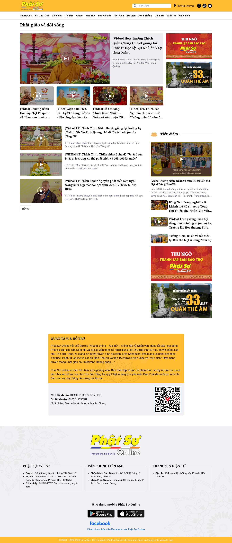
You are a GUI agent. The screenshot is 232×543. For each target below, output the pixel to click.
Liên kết (57, 15)
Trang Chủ (26, 15)
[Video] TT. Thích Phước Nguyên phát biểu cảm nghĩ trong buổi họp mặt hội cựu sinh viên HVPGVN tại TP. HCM (100, 185)
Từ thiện (118, 15)
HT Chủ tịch (42, 15)
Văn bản (90, 15)
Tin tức (68, 15)
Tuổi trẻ (171, 15)
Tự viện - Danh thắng (139, 15)
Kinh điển (184, 15)
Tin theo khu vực (185, 5)
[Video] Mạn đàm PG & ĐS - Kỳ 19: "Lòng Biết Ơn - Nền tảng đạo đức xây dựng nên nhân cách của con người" (73, 117)
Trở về (25, 208)
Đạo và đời (104, 15)
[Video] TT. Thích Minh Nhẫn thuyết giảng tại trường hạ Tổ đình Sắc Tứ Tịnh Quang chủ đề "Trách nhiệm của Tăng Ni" (103, 132)
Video (79, 15)
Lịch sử (159, 15)
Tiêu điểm (169, 134)
